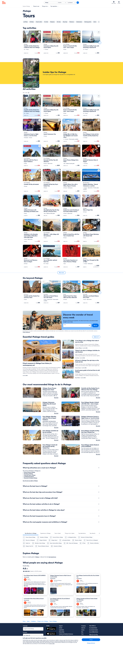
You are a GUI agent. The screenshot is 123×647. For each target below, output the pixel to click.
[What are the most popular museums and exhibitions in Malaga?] (98, 522)
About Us (83, 627)
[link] (32, 42)
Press (82, 634)
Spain (28, 621)
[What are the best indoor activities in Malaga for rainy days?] (98, 510)
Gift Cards (83, 636)
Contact (60, 627)
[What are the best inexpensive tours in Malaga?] (98, 516)
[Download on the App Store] (51, 634)
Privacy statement (26, 332)
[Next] (99, 42)
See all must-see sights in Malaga (30, 480)
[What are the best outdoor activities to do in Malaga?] (98, 504)
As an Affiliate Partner (93, 631)
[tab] (30, 533)
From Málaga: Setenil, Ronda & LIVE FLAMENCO (35, 575)
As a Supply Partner (93, 627)
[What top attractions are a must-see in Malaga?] (98, 467)
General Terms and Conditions (65, 636)
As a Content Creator (93, 629)
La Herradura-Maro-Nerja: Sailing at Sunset (34, 598)
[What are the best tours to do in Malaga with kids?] (98, 498)
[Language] (114, 2)
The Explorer (83, 638)
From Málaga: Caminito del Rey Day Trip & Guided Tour (87, 576)
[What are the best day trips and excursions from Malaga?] (98, 492)
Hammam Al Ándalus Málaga (30, 478)
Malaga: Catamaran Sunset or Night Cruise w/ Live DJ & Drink (60, 576)
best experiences (52, 557)
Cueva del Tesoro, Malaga (29, 475)
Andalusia (33, 621)
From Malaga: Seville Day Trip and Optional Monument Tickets (60, 599)
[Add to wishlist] (39, 32)
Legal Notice (61, 629)
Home (24, 621)
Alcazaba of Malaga (28, 473)
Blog (82, 631)
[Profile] (119, 2)
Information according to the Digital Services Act (68, 638)
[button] (32, 42)
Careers (82, 629)
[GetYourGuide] (4, 3)
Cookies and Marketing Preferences (66, 634)
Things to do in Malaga (42, 621)
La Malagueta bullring (29, 476)
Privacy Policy (61, 631)
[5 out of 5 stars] (35, 577)
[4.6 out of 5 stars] (26, 571)
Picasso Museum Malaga (29, 472)
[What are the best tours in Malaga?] (98, 486)
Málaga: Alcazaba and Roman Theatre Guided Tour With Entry (86, 599)
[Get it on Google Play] (51, 628)
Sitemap (60, 640)
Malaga (37, 557)
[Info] (28, 93)
